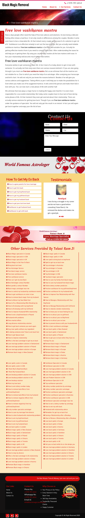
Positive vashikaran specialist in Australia (59, 395)
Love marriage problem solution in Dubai (21, 459)
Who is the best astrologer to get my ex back (23, 341)
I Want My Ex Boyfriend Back (17, 369)
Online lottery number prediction (56, 285)
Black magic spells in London (17, 447)
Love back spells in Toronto (54, 438)
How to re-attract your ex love (55, 320)
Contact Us (77, 7)
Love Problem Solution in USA (55, 377)
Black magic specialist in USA (18, 256)
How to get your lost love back (19, 203)
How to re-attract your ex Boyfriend (57, 317)
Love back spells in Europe (54, 421)
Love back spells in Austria (54, 427)
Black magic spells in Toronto (18, 441)
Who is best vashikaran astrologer (56, 326)
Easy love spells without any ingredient (21, 329)
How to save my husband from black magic (59, 283)
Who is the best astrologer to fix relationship (23, 456)
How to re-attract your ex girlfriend (57, 314)
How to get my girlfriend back (19, 196)
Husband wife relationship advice (56, 409)
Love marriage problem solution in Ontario (59, 453)
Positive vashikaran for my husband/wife (59, 291)
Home (44, 7)
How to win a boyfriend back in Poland (21, 314)
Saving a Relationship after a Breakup (58, 415)
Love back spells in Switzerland (55, 332)
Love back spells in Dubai (53, 424)
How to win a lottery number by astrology (59, 404)
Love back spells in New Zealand (56, 329)
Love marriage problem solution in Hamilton (60, 450)
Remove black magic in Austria (55, 355)
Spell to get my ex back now (54, 262)
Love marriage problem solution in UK (57, 372)
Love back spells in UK (52, 441)
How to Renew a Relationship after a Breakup (60, 418)
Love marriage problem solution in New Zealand (24, 450)
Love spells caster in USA (16, 366)
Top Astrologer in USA (52, 274)
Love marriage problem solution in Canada (59, 369)
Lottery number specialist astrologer (57, 389)
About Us (53, 7)
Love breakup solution (15, 380)
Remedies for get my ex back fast (56, 412)
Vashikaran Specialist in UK (54, 380)
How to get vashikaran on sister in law (21, 294)
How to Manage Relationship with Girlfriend (60, 306)
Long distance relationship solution (20, 323)
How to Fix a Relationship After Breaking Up (22, 303)
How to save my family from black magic (58, 280)
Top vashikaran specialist (53, 383)
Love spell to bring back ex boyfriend (57, 259)
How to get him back (16, 188)
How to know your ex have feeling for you (59, 312)
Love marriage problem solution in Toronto (59, 456)
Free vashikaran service (16, 277)
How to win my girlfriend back (18, 421)
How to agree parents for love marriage (22, 184)
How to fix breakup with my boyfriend (20, 306)
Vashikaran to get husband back (20, 207)
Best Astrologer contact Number (18, 283)
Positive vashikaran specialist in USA (57, 398)
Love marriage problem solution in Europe (22, 349)
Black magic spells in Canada (55, 254)
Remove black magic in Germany (56, 358)
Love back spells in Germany (54, 430)
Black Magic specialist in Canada (19, 254)
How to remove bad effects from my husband (23, 395)
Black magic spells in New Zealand (19, 430)
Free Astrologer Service (16, 268)
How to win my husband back (18, 424)
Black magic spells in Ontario (18, 438)
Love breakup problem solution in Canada (22, 375)
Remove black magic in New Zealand (20, 352)
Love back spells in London (17, 427)
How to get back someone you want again (22, 326)
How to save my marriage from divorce (21, 412)
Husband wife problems (16, 317)
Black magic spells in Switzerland (19, 433)
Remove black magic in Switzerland (57, 343)
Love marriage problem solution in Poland (22, 346)
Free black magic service (16, 271)
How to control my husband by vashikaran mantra (24, 291)
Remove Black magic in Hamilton (19, 464)
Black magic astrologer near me (18, 288)
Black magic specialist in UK (17, 259)
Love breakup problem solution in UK (20, 377)
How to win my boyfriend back (18, 418)
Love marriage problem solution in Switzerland (23, 343)
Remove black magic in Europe (55, 349)
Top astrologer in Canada (53, 268)
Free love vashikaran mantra (31, 30)
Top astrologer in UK (52, 271)
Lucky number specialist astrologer (19, 409)
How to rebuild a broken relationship (57, 309)
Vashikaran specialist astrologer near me (59, 401)
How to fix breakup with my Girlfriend (20, 309)
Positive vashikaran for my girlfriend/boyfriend (60, 288)
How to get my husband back (19, 199)
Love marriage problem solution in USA (58, 375)
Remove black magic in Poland (55, 346)
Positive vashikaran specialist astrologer (58, 392)
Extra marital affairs (14, 320)
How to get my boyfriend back (19, 192)
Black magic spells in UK (16, 444)
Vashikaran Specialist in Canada (56, 363)
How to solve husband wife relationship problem (24, 415)
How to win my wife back (53, 406)
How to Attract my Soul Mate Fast (19, 300)
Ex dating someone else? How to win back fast (23, 332)
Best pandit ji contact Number (18, 285)
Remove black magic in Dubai (55, 352)
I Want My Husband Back (16, 372)
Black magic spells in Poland (17, 435)
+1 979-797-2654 (2, 37)
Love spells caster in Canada (17, 363)
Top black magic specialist (54, 277)
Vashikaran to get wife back (18, 211)
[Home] (7, 22)
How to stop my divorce (16, 453)
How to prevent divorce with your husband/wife (61, 323)
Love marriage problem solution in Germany (60, 447)
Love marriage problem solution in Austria (22, 462)
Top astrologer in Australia (54, 265)
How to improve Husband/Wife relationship (22, 312)
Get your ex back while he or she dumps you (60, 444)
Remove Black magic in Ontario (18, 467)
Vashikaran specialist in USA (54, 366)
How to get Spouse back (16, 335)
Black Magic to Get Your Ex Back (19, 262)
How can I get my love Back (17, 280)
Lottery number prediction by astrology (58, 386)
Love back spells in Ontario (54, 435)
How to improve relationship (17, 338)
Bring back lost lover (15, 265)
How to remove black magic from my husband (23, 297)
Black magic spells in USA (54, 256)
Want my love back (14, 383)
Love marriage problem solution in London (59, 459)
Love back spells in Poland (54, 335)
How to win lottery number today (19, 386)
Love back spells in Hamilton (54, 433)
